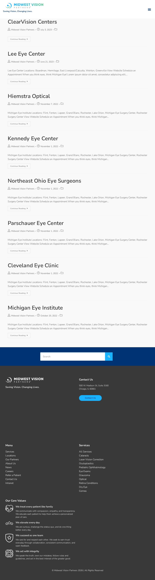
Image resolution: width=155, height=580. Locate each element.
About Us (10, 463)
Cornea (82, 491)
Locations (10, 455)
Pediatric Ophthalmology (92, 467)
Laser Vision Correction (91, 459)
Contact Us (11, 479)
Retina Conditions (88, 483)
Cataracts (84, 455)
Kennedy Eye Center (33, 138)
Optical (83, 479)
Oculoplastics (86, 463)
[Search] (109, 356)
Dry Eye (83, 487)
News (8, 467)
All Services (85, 451)
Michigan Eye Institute (35, 308)
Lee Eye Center (26, 54)
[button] (149, 9)
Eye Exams (85, 471)
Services (9, 451)
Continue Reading (20, 38)
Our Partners (12, 459)
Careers (9, 471)
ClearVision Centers (32, 22)
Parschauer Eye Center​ (36, 223)
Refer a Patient (13, 475)
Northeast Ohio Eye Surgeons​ (44, 181)
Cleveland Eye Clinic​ (33, 265)
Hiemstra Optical (29, 96)
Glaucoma (84, 475)
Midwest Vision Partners (22, 29)
